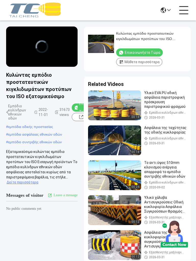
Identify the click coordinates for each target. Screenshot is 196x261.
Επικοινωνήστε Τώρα (142, 52)
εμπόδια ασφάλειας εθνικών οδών (35, 134)
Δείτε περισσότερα (22, 182)
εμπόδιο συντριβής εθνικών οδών (35, 142)
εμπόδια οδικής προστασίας (30, 127)
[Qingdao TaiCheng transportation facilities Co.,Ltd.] (34, 10)
